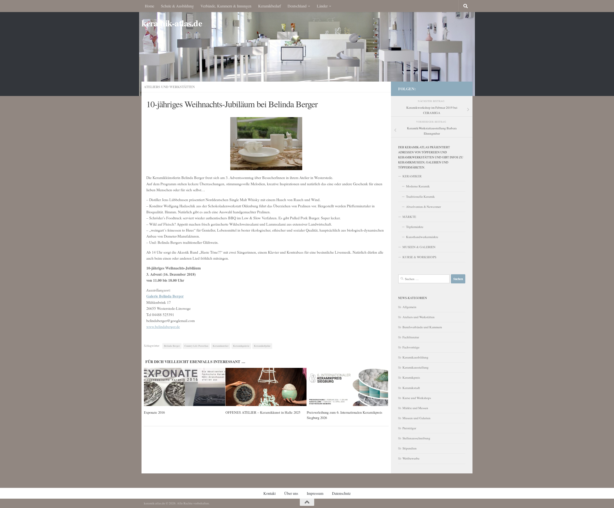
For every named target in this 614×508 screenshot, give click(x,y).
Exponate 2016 (154, 412)
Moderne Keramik (418, 186)
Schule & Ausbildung (177, 5)
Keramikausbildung (415, 357)
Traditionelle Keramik (420, 196)
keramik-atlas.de (172, 23)
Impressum (315, 493)
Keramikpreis (411, 377)
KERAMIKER (412, 176)
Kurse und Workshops (416, 398)
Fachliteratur (410, 337)
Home (149, 5)
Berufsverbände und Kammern (422, 327)
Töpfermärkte (414, 227)
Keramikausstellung (415, 367)
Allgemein (409, 307)
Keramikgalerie (241, 345)
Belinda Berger (172, 345)
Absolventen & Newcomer (423, 206)
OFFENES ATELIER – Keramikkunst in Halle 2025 (262, 412)
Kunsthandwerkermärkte (422, 237)
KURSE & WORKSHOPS (419, 257)
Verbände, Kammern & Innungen (226, 5)
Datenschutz (341, 493)
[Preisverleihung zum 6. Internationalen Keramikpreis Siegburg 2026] (347, 387)
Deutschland (297, 5)
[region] (307, 48)
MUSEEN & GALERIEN (419, 247)
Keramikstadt (411, 388)
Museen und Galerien (416, 418)
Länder (322, 5)
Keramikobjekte (262, 345)
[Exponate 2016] (184, 387)
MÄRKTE (409, 217)
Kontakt (269, 493)
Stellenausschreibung (416, 438)
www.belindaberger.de (163, 326)
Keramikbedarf (269, 5)
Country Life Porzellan (196, 345)
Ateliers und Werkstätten (169, 86)
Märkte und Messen (415, 408)
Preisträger (409, 428)
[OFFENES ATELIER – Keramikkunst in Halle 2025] (266, 387)
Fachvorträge (410, 347)
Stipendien (409, 448)
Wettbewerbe (410, 458)
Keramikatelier (221, 345)
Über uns (291, 493)
